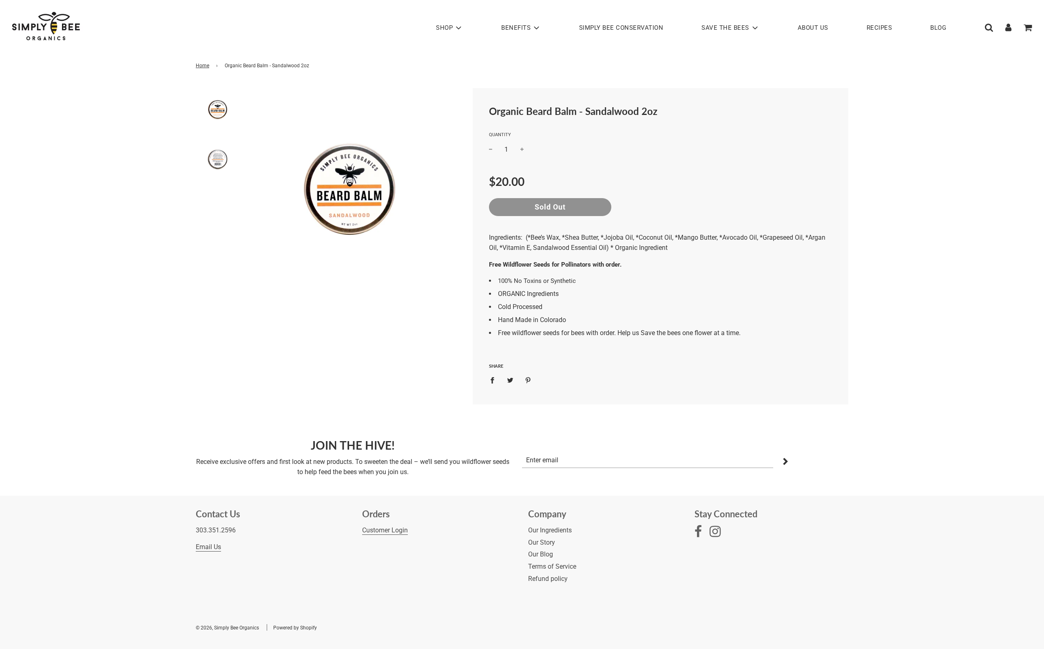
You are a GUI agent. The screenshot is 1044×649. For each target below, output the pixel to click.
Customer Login (385, 530)
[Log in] (1008, 27)
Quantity (500, 134)
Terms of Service (552, 566)
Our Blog (540, 554)
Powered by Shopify (295, 628)
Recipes (879, 27)
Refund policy (548, 579)
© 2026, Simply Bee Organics (227, 628)
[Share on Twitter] (510, 380)
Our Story (541, 542)
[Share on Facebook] (494, 380)
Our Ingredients (550, 530)
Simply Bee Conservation (621, 27)
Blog (938, 27)
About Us (813, 27)
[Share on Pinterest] (528, 380)
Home (202, 65)
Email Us (208, 547)
